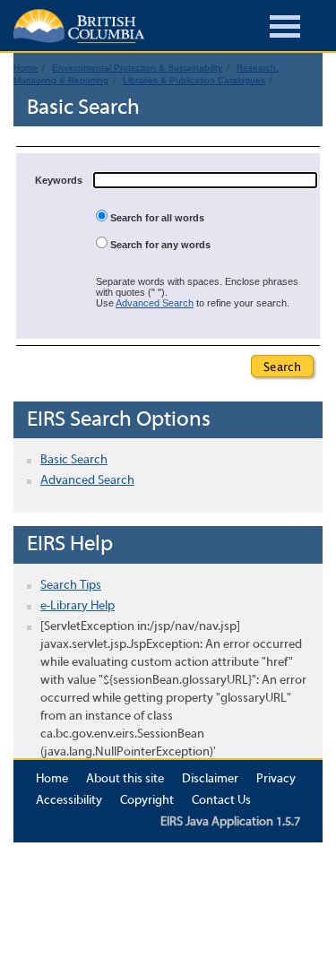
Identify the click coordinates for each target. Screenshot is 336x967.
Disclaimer (210, 779)
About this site (125, 779)
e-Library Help (77, 606)
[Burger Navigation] (285, 29)
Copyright (147, 800)
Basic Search (74, 460)
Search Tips (70, 585)
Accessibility (69, 800)
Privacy (276, 779)
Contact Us (221, 800)
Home (52, 779)
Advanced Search (155, 303)
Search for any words (159, 244)
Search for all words (156, 217)
